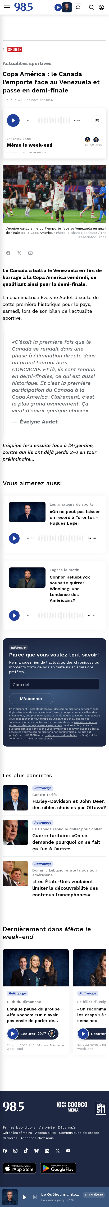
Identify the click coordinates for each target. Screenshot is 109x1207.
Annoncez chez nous (37, 1138)
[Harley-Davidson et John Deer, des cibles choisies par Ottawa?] (15, 797)
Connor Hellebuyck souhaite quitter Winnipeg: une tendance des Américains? (70, 589)
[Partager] (97, 120)
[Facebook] (8, 253)
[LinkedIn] (47, 1151)
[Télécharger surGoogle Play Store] (58, 1169)
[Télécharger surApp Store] (19, 1169)
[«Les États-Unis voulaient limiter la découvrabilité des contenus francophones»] (15, 873)
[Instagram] (15, 1151)
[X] (58, 1151)
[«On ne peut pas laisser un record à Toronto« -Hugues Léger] (27, 512)
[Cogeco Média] (72, 1110)
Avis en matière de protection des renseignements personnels (53, 724)
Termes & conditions (19, 1127)
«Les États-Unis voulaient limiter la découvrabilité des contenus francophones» (65, 888)
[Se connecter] (101, 7)
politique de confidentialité (60, 735)
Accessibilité (45, 1133)
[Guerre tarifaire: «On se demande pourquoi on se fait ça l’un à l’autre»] (15, 832)
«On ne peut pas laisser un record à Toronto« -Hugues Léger (75, 517)
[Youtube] (68, 1151)
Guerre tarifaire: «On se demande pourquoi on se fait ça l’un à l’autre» (66, 842)
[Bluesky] (36, 1151)
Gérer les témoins (17, 1133)
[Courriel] (30, 253)
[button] (24, 1197)
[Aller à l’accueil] (23, 9)
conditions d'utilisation (23, 738)
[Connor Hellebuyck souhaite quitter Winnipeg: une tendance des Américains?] (27, 577)
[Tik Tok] (26, 1151)
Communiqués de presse (79, 1133)
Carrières (10, 1138)
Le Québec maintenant (61, 1194)
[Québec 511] (101, 1113)
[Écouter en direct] (58, 7)
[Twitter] (19, 253)
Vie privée (47, 1127)
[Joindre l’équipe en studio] (78, 7)
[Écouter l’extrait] (13, 120)
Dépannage (67, 1127)
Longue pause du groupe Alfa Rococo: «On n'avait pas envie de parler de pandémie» (33, 1015)
